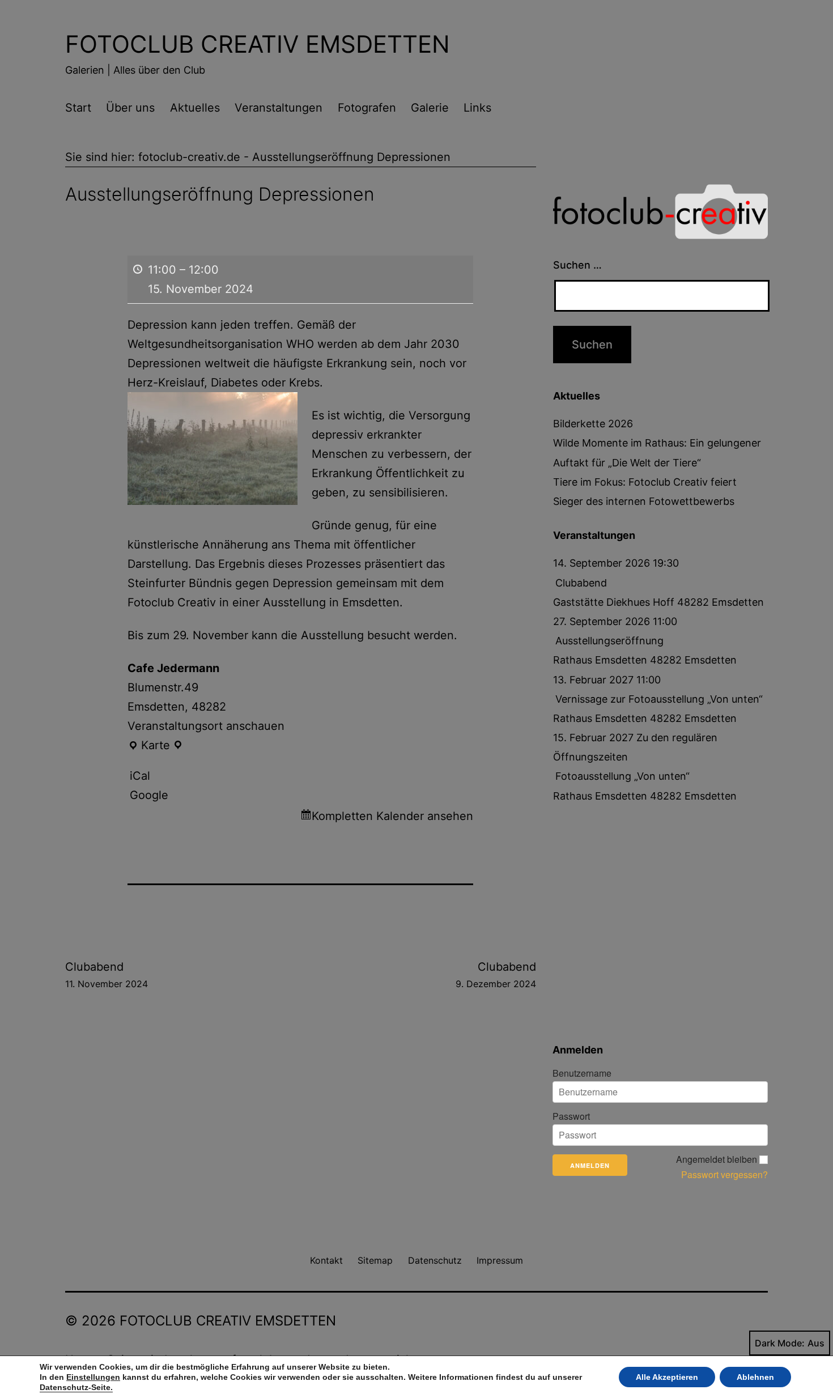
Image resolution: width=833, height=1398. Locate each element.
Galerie (430, 107)
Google (149, 795)
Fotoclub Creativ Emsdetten (257, 43)
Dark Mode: (780, 1343)
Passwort (571, 1116)
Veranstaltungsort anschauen (206, 726)
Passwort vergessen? (724, 1174)
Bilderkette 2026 (593, 424)
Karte (156, 746)
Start (78, 107)
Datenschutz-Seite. (76, 1387)
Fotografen (367, 107)
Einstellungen (93, 1377)
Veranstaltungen (278, 107)
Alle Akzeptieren (667, 1377)
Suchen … (577, 265)
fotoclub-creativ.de (189, 157)
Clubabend (106, 974)
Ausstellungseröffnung (609, 641)
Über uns (130, 107)
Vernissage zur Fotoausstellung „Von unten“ (659, 699)
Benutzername (581, 1073)
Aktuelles (195, 107)
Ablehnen (755, 1377)
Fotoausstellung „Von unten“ (622, 776)
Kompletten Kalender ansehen (392, 816)
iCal (140, 776)
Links (477, 107)
